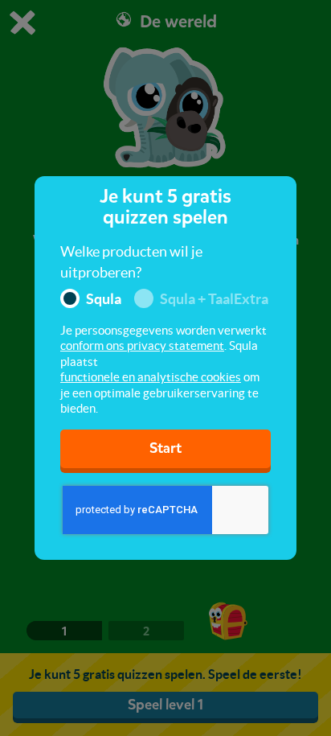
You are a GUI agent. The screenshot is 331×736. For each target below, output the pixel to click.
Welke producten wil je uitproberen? (131, 262)
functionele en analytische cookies (150, 377)
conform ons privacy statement (142, 345)
